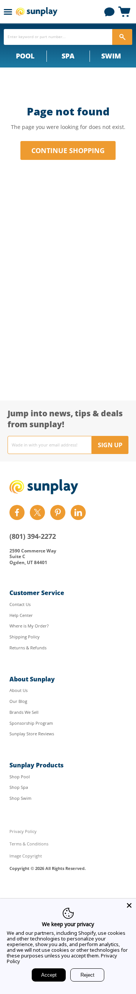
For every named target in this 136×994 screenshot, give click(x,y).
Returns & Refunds (27, 647)
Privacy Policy (23, 831)
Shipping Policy (24, 637)
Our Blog (18, 701)
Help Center (21, 615)
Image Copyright (25, 856)
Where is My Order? (29, 626)
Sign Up (110, 445)
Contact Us (20, 604)
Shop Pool (19, 776)
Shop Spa (18, 787)
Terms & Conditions (28, 844)
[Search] (122, 37)
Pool (25, 55)
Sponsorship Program (31, 723)
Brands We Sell (24, 712)
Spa (68, 55)
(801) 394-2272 (32, 536)
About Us (18, 690)
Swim (111, 55)
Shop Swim (20, 798)
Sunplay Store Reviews (31, 733)
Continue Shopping (68, 150)
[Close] (129, 905)
